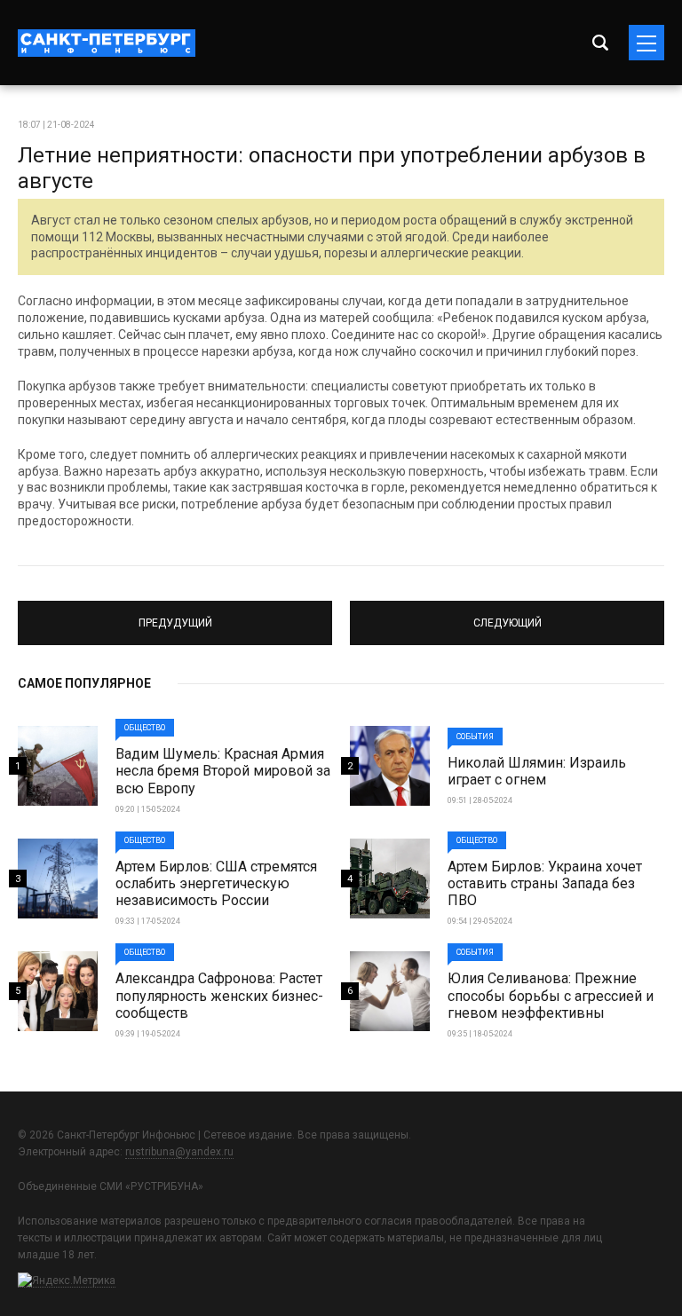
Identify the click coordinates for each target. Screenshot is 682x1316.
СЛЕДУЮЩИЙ (508, 615)
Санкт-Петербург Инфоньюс (106, 43)
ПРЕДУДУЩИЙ (175, 615)
